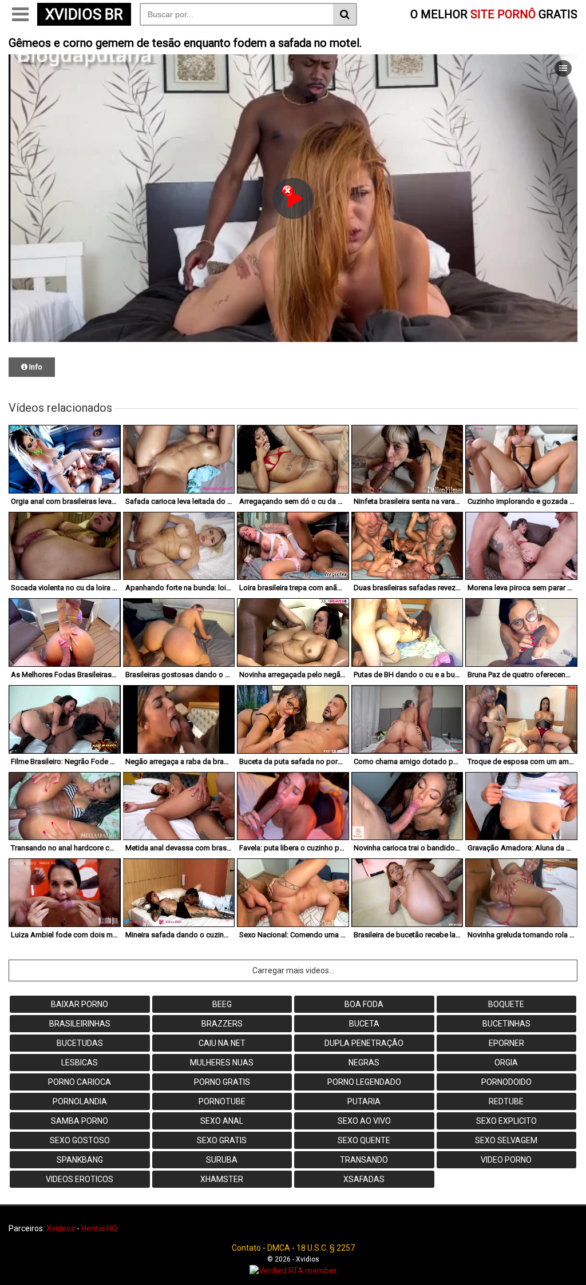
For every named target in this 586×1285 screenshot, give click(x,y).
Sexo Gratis (222, 1140)
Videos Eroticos (79, 1179)
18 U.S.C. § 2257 (325, 1247)
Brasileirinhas (79, 1023)
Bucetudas (80, 1043)
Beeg (222, 1004)
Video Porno (506, 1159)
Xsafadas (364, 1179)
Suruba (221, 1159)
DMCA (278, 1247)
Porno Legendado (364, 1082)
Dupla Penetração (363, 1043)
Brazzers (222, 1023)
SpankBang (80, 1159)
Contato (246, 1247)
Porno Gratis (222, 1082)
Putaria (364, 1101)
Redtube (506, 1101)
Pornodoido (506, 1082)
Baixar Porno (79, 1004)
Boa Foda (364, 1004)
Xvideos (60, 1228)
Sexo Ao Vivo (364, 1120)
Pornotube (222, 1101)
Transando (364, 1159)
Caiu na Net (222, 1043)
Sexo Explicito (506, 1120)
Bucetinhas (506, 1023)
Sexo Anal (221, 1120)
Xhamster (221, 1179)
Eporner (506, 1043)
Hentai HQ (99, 1228)
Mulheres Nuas (222, 1062)
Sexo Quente (364, 1140)
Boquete (506, 1004)
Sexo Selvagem (506, 1140)
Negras (364, 1062)
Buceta (364, 1023)
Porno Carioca (79, 1082)
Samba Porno (79, 1120)
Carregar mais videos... (293, 970)
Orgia (506, 1062)
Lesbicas (79, 1062)
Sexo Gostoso (80, 1140)
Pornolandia (80, 1101)
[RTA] (293, 1270)
